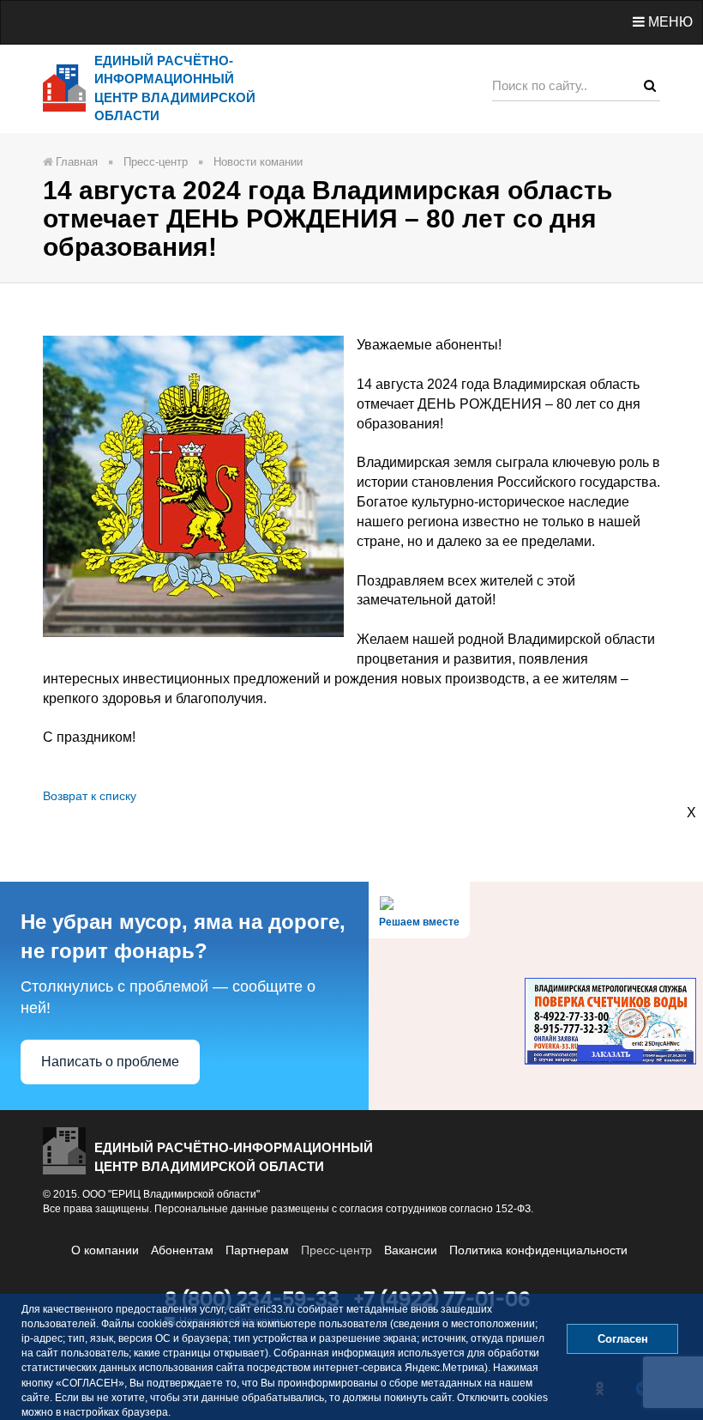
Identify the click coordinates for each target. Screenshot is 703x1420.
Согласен (623, 1338)
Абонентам (182, 1250)
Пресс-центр (336, 1250)
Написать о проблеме (110, 1061)
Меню (669, 22)
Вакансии (410, 1250)
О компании (105, 1250)
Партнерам (257, 1250)
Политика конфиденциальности (538, 1250)
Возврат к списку (89, 796)
